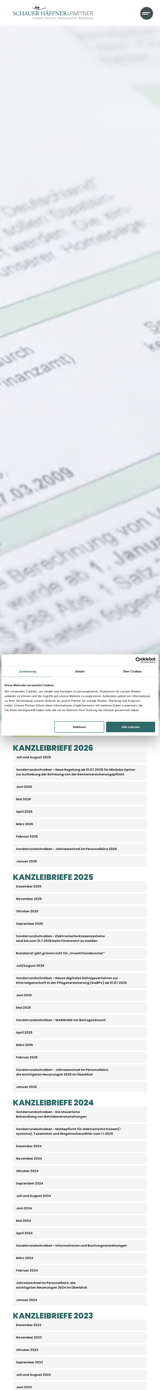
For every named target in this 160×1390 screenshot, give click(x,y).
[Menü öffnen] (146, 13)
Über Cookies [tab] (132, 671)
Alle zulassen (131, 726)
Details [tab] (80, 671)
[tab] (80, 757)
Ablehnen (79, 726)
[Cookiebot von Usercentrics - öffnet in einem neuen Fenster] (138, 660)
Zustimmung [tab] (27, 671)
